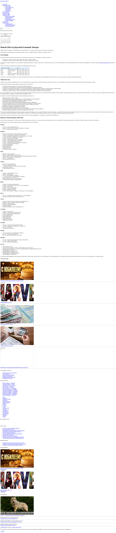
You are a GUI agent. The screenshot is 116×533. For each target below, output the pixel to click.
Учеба (4, 416)
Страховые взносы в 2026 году (6, 345)
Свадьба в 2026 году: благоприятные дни (9, 518)
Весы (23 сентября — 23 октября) (10, 389)
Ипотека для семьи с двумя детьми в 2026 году (12, 433)
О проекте (13, 527)
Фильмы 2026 (3, 491)
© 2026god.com (3, 527)
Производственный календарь (9, 377)
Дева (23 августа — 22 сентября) (9, 388)
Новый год (5, 414)
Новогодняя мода (6, 402)
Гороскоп (5, 398)
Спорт (4, 406)
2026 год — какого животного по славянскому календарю (12, 515)
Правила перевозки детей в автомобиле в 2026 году (13, 437)
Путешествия (5, 413)
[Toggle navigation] (0, 2)
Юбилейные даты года (7, 378)
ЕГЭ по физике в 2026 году (8, 429)
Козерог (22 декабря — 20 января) (10, 392)
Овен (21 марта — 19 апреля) (9, 383)
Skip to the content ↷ (4, 1)
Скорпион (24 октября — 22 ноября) (10, 390)
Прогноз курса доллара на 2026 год (10, 435)
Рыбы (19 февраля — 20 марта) (9, 395)
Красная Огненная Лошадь (104, 62)
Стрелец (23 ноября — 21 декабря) (10, 391)
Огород (4, 404)
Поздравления (6, 410)
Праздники (5, 411)
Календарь (5, 400)
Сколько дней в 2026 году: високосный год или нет (11, 521)
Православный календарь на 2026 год (8, 525)
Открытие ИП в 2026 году (8, 434)
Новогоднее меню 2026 (8, 376)
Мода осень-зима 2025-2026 (8, 375)
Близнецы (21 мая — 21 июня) (9, 385)
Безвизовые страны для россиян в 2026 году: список (13, 430)
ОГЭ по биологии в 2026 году (9, 432)
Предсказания (6, 412)
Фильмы (4, 415)
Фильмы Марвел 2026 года (6, 302)
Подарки (5, 409)
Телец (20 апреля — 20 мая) (8, 384)
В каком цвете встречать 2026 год (10, 372)
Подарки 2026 (3, 469)
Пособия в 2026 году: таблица (6, 324)
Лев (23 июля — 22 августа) (8, 387)
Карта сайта (18, 527)
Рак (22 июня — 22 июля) (8, 386)
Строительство (6, 408)
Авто (4, 397)
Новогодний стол (6, 401)
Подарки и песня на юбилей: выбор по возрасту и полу (11, 280)
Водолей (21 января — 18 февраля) (10, 393)
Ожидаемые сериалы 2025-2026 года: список (12, 431)
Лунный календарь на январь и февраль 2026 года (13, 438)
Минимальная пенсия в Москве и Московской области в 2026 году (14, 367)
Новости (4, 403)
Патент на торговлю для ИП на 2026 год (11, 428)
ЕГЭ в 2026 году (6, 373)
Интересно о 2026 (6, 399)
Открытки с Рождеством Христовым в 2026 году (13, 445)
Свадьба (4, 405)
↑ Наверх (2, 531)
